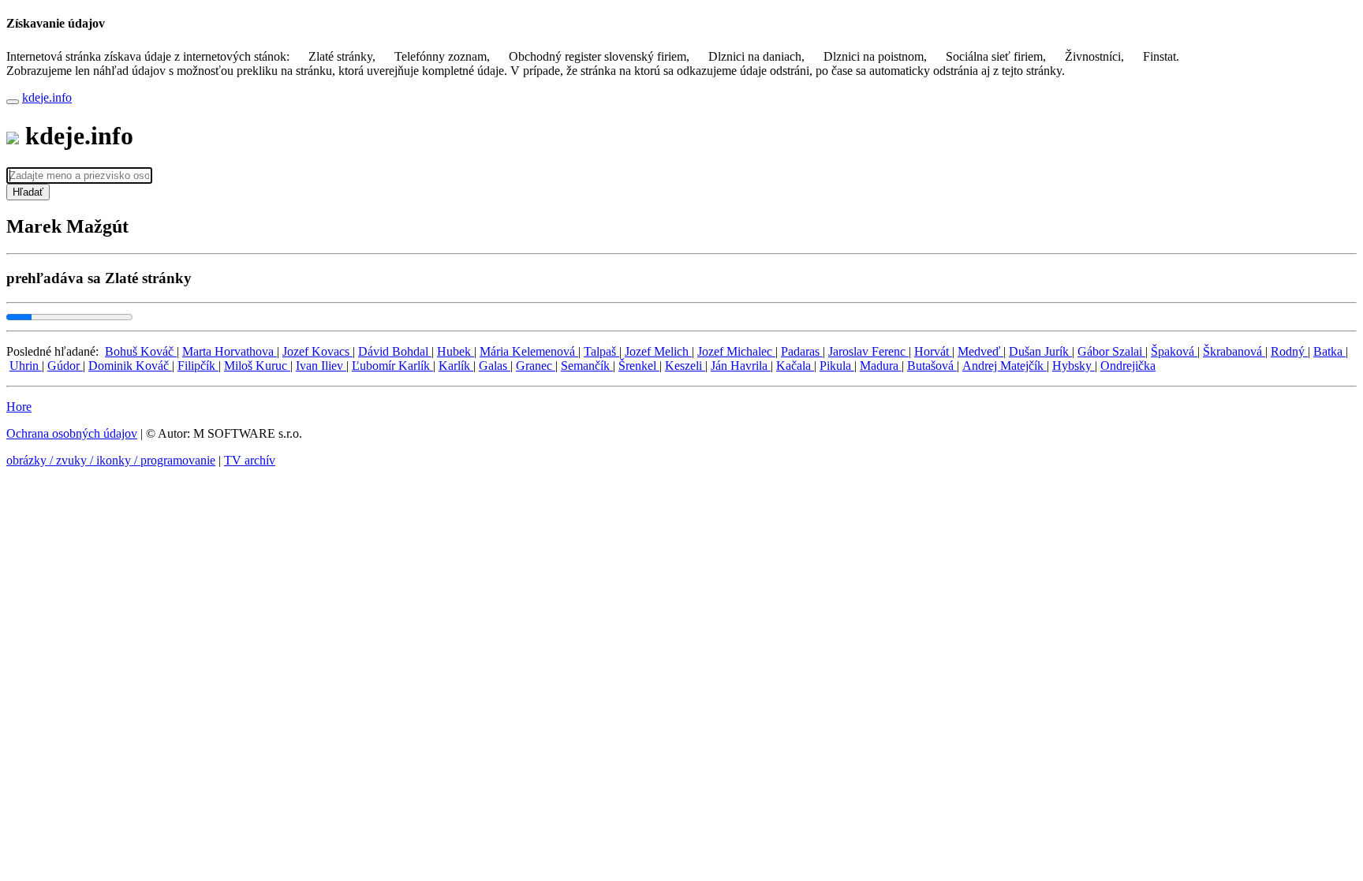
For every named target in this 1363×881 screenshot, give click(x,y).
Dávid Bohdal (394, 351)
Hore (19, 406)
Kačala (795, 365)
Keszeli (685, 365)
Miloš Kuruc (257, 365)
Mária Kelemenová (529, 351)
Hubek (455, 351)
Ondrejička (1128, 365)
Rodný (1289, 351)
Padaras (802, 351)
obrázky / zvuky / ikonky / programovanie (110, 460)
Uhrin (25, 365)
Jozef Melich (658, 351)
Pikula (837, 365)
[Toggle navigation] (12, 101)
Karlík (456, 365)
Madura (881, 365)
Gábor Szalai (1111, 351)
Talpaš (601, 351)
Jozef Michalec (736, 351)
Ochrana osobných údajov (71, 433)
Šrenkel (638, 365)
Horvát (933, 351)
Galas (494, 365)
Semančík (587, 365)
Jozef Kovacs (317, 351)
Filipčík (197, 365)
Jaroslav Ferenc (868, 351)
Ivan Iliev (321, 365)
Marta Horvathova (229, 351)
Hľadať (28, 192)
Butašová (932, 365)
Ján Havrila (741, 365)
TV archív (249, 460)
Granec (535, 365)
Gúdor (65, 365)
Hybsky (1073, 365)
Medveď (980, 351)
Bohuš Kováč (141, 351)
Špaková (1174, 351)
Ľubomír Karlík (392, 365)
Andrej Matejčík (1004, 365)
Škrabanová (1234, 351)
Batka (1329, 351)
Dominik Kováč (130, 365)
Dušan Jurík (1040, 351)
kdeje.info (47, 97)
